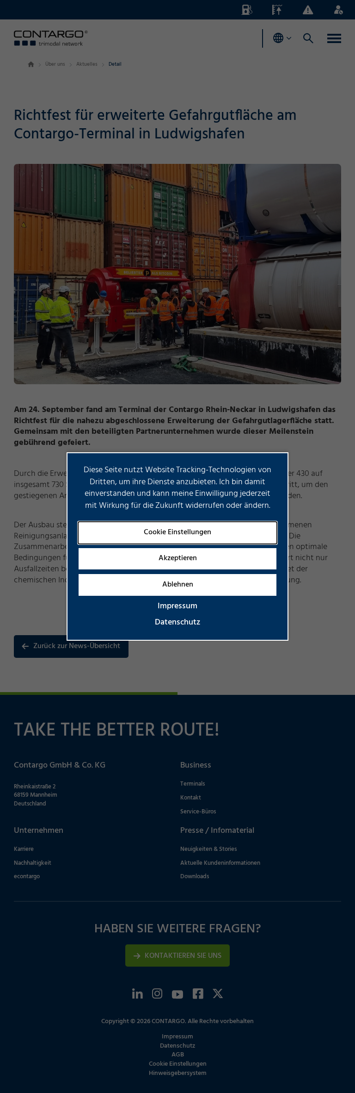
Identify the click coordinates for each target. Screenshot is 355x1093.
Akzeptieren (178, 558)
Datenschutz (177, 623)
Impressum (177, 606)
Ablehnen (177, 585)
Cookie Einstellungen (177, 532)
